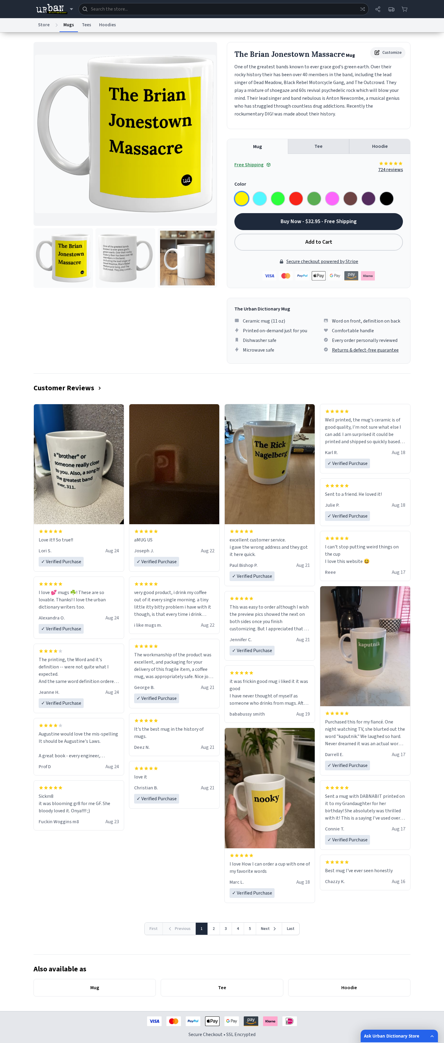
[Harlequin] (278, 198)
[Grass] (314, 198)
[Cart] (404, 9)
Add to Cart (318, 242)
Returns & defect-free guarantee (365, 350)
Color (240, 184)
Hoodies (107, 25)
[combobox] (224, 9)
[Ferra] (350, 198)
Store (44, 25)
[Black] (386, 198)
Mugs (68, 25)
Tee (318, 146)
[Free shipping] (391, 9)
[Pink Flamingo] (332, 198)
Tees (86, 25)
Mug (257, 146)
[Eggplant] (368, 198)
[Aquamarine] (260, 198)
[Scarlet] (296, 198)
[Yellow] (241, 198)
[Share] (377, 9)
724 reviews (390, 169)
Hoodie (380, 146)
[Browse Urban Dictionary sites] (54, 9)
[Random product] (362, 9)
